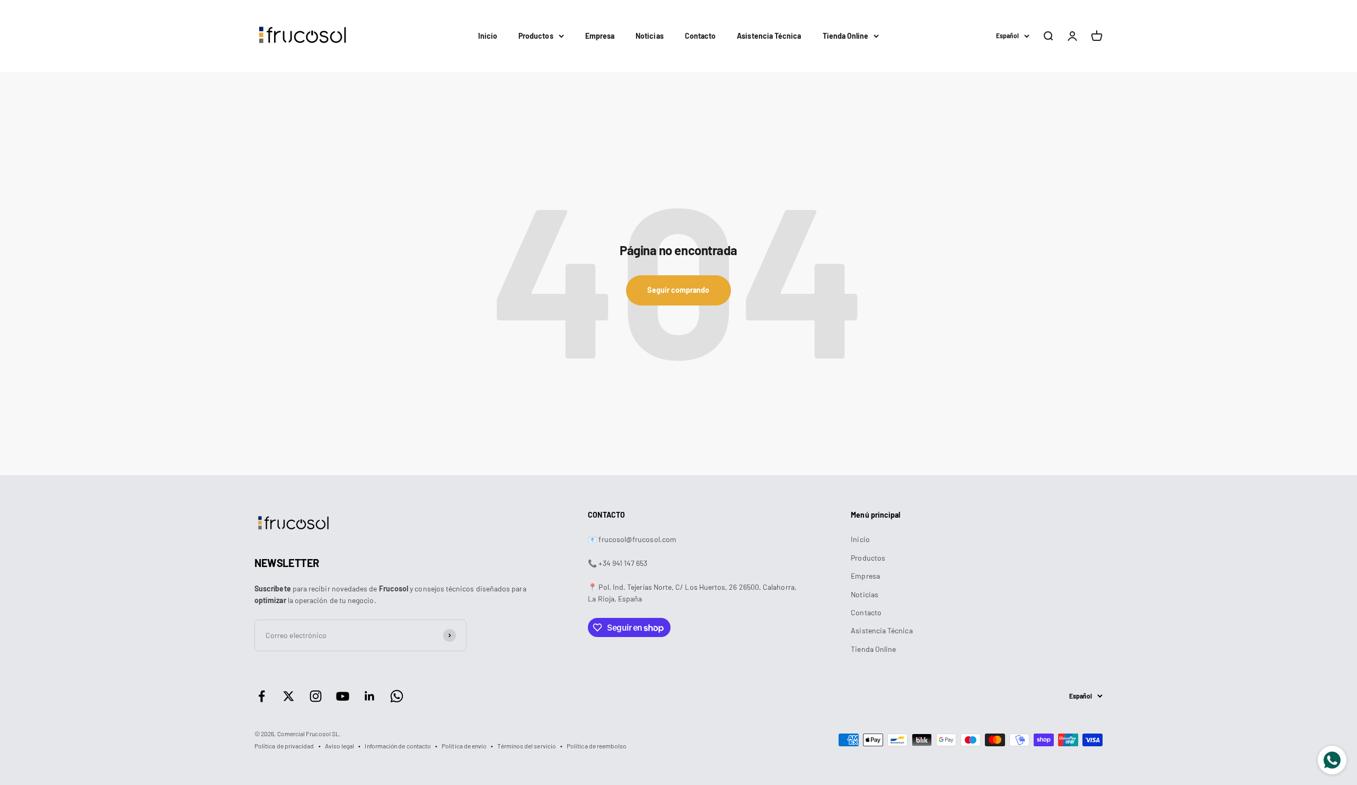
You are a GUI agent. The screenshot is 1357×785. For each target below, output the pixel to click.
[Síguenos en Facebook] (261, 696)
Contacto (700, 35)
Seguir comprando (678, 289)
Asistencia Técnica (769, 35)
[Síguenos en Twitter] (288, 696)
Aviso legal (340, 745)
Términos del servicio (526, 745)
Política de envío (464, 745)
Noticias (650, 35)
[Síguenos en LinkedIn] (370, 696)
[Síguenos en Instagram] (316, 696)
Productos (535, 35)
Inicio (487, 35)
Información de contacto (398, 745)
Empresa (600, 35)
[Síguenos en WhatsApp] (397, 696)
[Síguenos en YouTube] (343, 696)
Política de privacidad (284, 745)
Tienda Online (846, 35)
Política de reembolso (597, 745)
